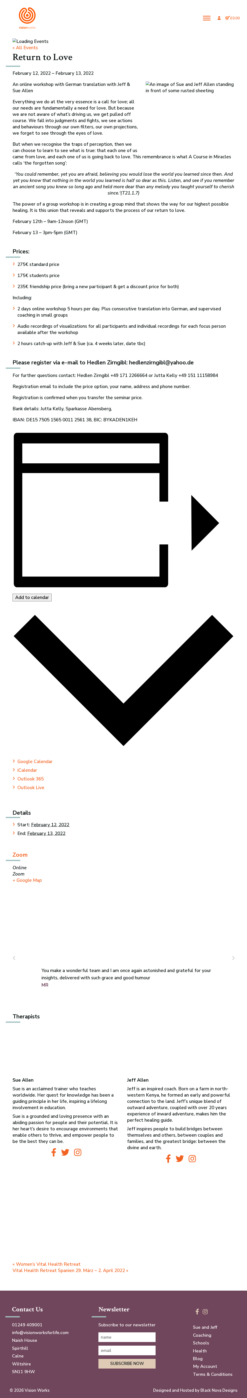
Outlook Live (30, 788)
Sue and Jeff (205, 1327)
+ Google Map (27, 880)
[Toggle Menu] (207, 18)
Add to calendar (32, 597)
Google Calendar (35, 761)
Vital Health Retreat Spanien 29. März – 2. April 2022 (70, 1270)
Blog (198, 1359)
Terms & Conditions (213, 1374)
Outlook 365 (30, 779)
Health (200, 1351)
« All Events (25, 48)
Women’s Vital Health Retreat (47, 1264)
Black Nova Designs (218, 1390)
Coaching (202, 1335)
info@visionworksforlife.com (40, 1332)
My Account (205, 1366)
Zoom (20, 855)
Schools (201, 1343)
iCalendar (27, 770)
